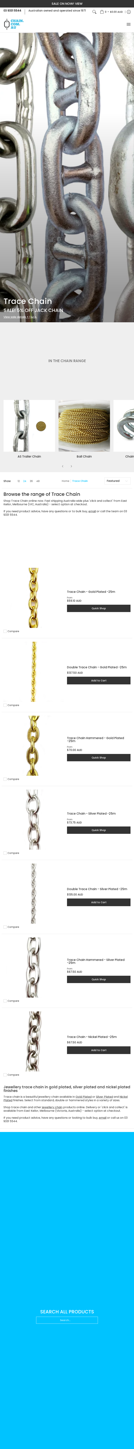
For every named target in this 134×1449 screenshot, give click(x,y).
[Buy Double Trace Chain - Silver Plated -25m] (33, 894)
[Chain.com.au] (13, 24)
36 (31, 481)
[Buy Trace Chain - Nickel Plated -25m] (33, 1041)
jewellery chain (52, 1107)
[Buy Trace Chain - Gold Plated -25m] (33, 598)
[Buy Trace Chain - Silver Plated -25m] (33, 820)
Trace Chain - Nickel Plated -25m (92, 1037)
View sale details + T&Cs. (20, 317)
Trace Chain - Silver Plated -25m (91, 813)
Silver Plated (104, 1097)
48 (38, 481)
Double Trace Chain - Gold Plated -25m (97, 667)
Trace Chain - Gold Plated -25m (91, 592)
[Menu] (128, 24)
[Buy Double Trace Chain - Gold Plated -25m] (33, 672)
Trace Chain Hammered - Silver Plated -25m (96, 961)
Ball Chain (84, 456)
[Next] (71, 466)
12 (19, 481)
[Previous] (63, 466)
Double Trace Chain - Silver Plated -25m (97, 889)
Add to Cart (98, 680)
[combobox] (67, 1320)
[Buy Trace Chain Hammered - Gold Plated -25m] (33, 746)
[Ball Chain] (84, 426)
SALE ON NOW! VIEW (67, 3)
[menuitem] (111, 12)
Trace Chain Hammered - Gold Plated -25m (95, 739)
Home (65, 481)
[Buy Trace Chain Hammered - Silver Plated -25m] (33, 967)
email (92, 511)
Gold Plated (84, 1097)
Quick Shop (99, 608)
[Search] (94, 12)
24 (24, 481)
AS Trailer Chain (29, 456)
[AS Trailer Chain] (29, 426)
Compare (13, 631)
